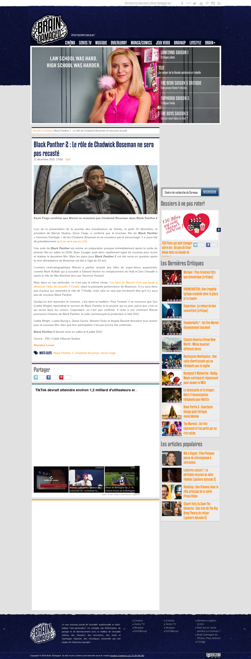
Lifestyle (195, 42)
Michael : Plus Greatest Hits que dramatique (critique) (200, 274)
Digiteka (136, 494)
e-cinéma (71, 63)
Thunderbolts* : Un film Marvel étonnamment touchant (201, 325)
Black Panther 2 (63, 352)
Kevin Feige (108, 352)
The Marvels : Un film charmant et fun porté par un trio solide (200, 428)
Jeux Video (163, 42)
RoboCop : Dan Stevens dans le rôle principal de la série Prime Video (201, 492)
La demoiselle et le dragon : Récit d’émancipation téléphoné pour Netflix (199, 395)
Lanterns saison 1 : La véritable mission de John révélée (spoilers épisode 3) (200, 475)
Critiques (72, 49)
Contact (201, 641)
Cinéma (70, 42)
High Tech (197, 63)
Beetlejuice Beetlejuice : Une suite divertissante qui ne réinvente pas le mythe (200, 361)
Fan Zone (211, 49)
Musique (101, 42)
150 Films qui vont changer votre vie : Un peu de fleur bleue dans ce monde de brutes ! (177, 250)
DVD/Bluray (119, 42)
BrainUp (180, 42)
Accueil (37, 130)
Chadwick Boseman (87, 352)
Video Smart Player (111, 494)
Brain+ (210, 42)
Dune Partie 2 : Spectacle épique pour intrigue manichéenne (198, 411)
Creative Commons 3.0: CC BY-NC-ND (127, 655)
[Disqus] (95, 555)
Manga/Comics (141, 42)
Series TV (85, 42)
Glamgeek (197, 56)
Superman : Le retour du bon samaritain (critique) (200, 308)
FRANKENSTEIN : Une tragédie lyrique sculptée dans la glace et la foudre (201, 294)
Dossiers (71, 56)
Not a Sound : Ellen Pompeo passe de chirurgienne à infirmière (199, 458)
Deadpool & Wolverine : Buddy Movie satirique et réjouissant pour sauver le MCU (201, 378)
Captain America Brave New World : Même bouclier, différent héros (200, 344)
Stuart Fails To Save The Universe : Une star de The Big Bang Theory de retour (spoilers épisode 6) (201, 510)
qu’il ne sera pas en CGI (72, 241)
